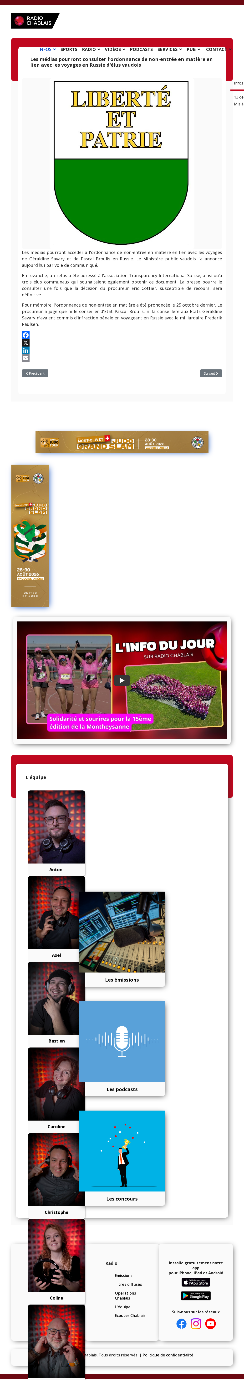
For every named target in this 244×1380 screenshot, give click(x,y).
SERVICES (168, 49)
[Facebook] (122, 335)
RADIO (89, 49)
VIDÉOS (113, 49)
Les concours (122, 1199)
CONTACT (216, 49)
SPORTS (69, 49)
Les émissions (122, 980)
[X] (122, 343)
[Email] (122, 358)
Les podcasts (122, 1089)
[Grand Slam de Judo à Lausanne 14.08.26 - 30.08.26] (122, 442)
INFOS (44, 49)
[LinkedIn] (122, 350)
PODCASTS (141, 49)
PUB (191, 49)
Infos (238, 83)
